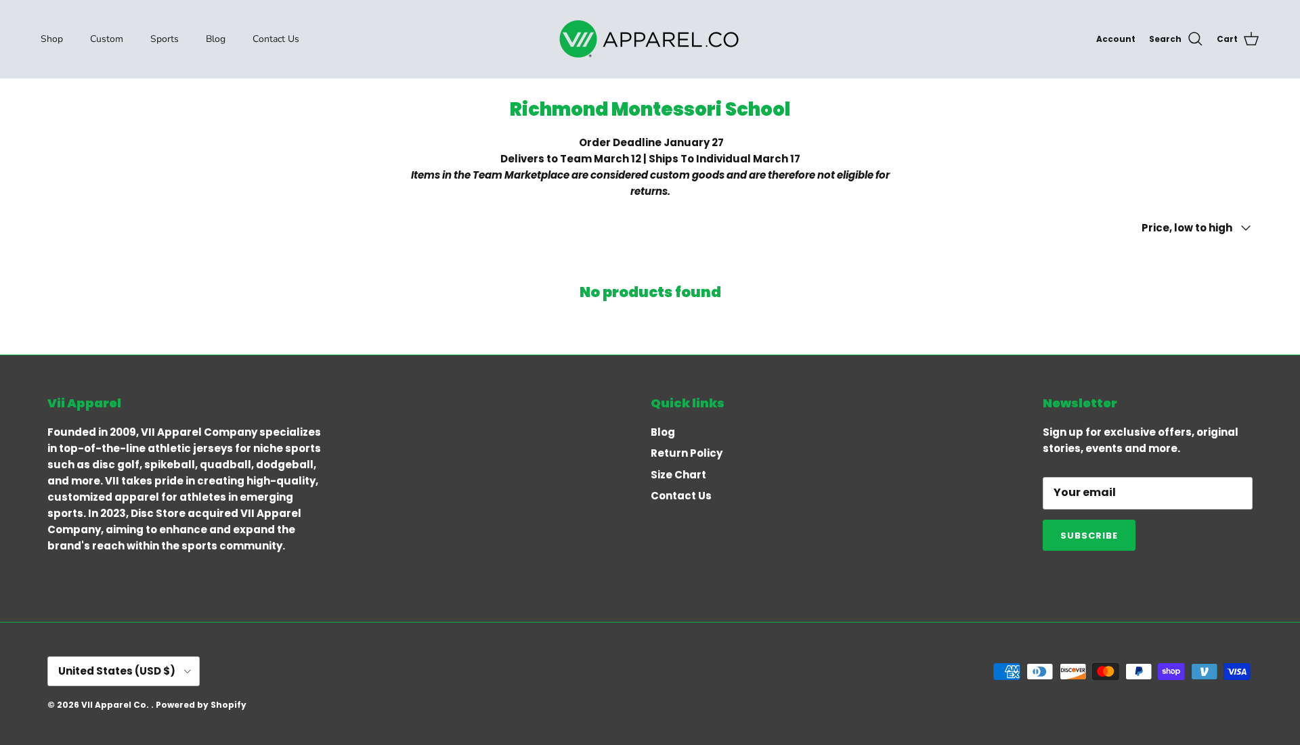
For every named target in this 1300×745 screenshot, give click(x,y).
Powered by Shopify (201, 704)
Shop (52, 38)
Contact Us (276, 38)
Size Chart (678, 475)
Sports (164, 38)
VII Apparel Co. (116, 704)
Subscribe (1089, 535)
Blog (215, 38)
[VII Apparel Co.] (650, 39)
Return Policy (686, 453)
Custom (106, 38)
